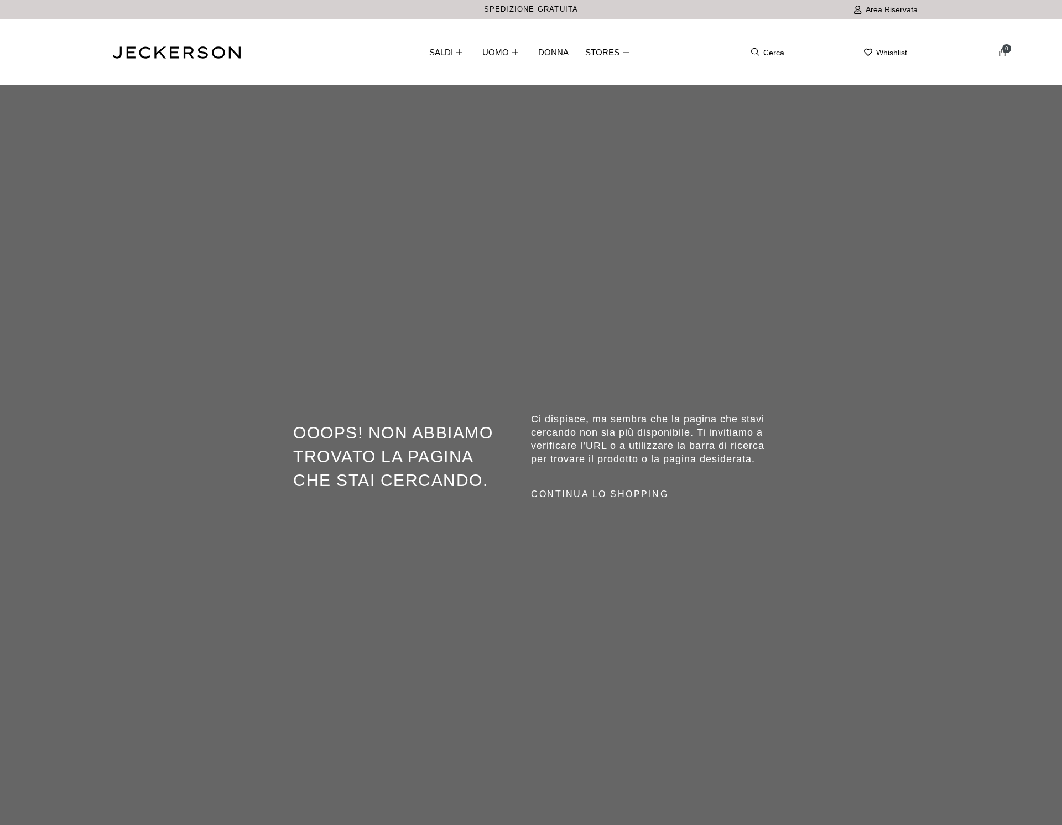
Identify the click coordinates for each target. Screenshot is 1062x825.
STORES (602, 52)
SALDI (441, 52)
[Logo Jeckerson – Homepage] (177, 55)
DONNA (553, 52)
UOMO (495, 52)
